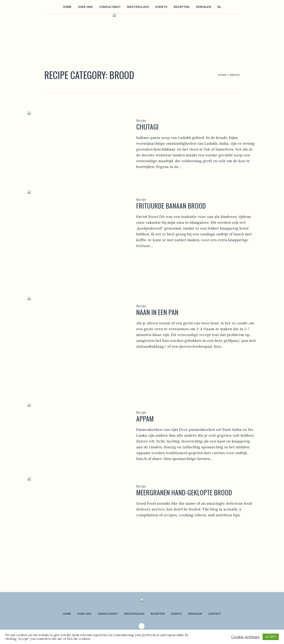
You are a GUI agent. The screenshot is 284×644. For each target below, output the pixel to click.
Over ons (84, 614)
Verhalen (195, 614)
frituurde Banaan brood (171, 205)
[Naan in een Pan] (76, 344)
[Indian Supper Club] (142, 601)
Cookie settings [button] (245, 636)
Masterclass (134, 614)
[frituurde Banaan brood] (76, 238)
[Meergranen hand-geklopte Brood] (76, 524)
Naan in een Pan (157, 312)
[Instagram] (47, 6)
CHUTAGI (147, 126)
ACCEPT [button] (270, 637)
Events (176, 614)
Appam (145, 418)
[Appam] (76, 434)
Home (222, 75)
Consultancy (108, 614)
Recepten (158, 614)
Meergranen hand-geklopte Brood (184, 492)
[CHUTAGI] (76, 145)
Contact (214, 614)
